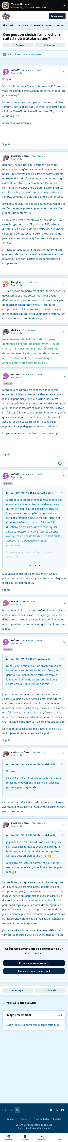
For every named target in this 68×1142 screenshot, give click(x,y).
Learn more (6, 5)
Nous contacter (41, 1119)
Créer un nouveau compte (34, 963)
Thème (24, 1119)
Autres (37, 54)
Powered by (34, 1128)
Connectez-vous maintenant (34, 971)
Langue (11, 1119)
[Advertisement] (34, 1067)
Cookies (57, 1119)
